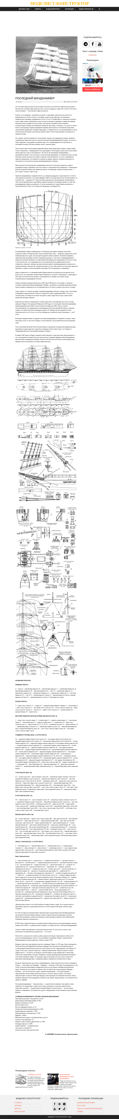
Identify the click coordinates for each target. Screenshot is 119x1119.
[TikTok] (64, 1109)
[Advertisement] (59, 22)
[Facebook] (93, 44)
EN (93, 55)
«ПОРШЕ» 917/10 (34, 1074)
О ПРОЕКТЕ (18, 1102)
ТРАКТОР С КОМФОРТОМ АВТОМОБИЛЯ (89, 1108)
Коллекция (69, 9)
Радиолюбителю (53, 9)
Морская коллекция (71, 101)
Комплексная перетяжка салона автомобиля (67, 1076)
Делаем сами (24, 9)
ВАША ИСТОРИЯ (19, 1111)
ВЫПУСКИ (17, 1108)
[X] (59, 1109)
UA (96, 55)
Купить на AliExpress (92, 89)
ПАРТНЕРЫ (17, 1105)
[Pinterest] (59, 1104)
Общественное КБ (86, 9)
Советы (38, 9)
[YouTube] (100, 44)
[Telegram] (86, 44)
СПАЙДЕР (80, 1111)
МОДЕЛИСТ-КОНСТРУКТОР (59, 3)
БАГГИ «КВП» (81, 1105)
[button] (31, 9)
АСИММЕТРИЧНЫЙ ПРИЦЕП (86, 1102)
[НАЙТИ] (99, 9)
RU (90, 55)
